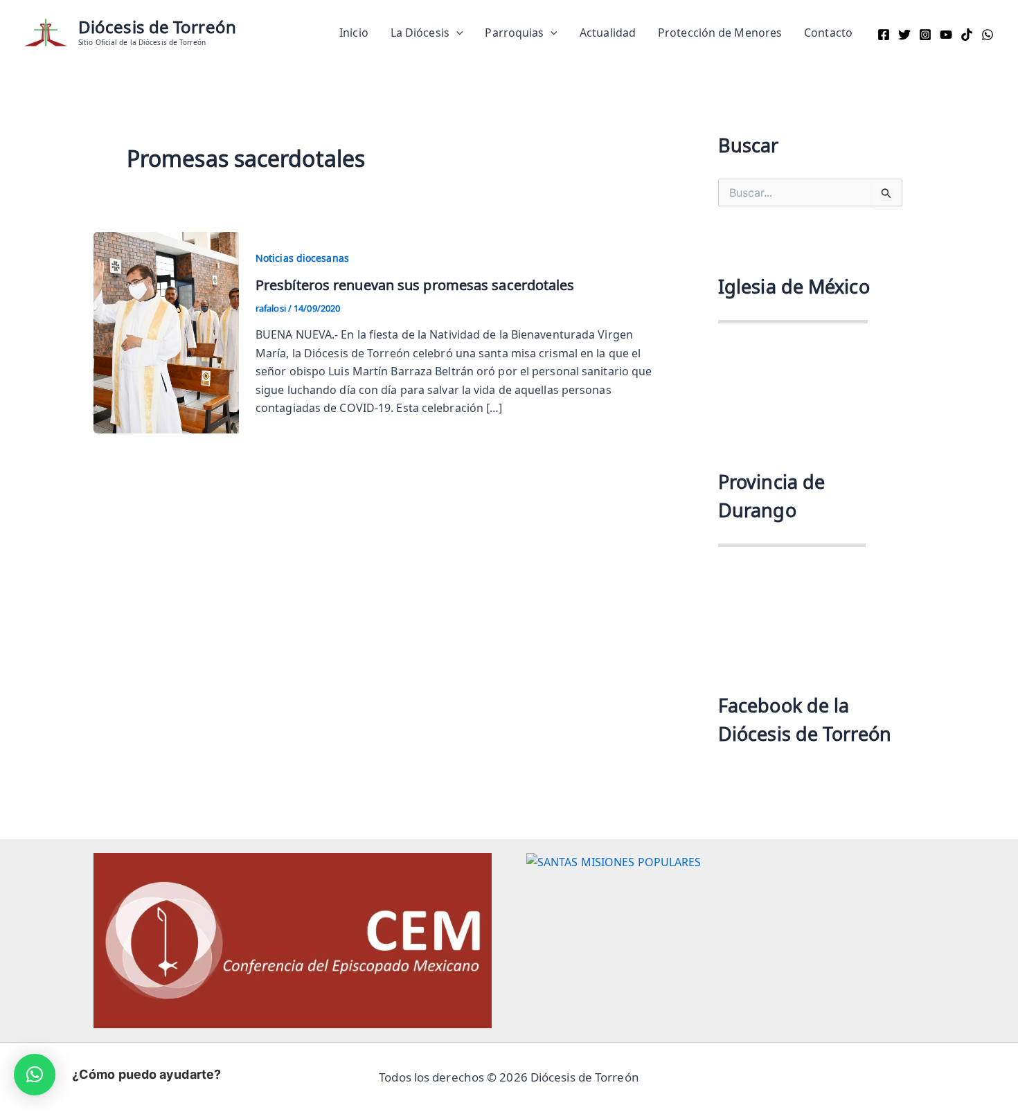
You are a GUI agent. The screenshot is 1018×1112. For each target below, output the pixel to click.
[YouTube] (946, 34)
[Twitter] (904, 34)
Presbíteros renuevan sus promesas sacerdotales (415, 284)
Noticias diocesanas (302, 258)
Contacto (828, 32)
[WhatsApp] (987, 34)
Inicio (353, 32)
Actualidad (608, 32)
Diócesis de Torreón (157, 27)
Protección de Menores (720, 32)
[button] (456, 32)
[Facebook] (883, 34)
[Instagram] (925, 34)
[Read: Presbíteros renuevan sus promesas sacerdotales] (166, 330)
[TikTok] (967, 34)
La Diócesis (420, 32)
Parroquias (514, 32)
